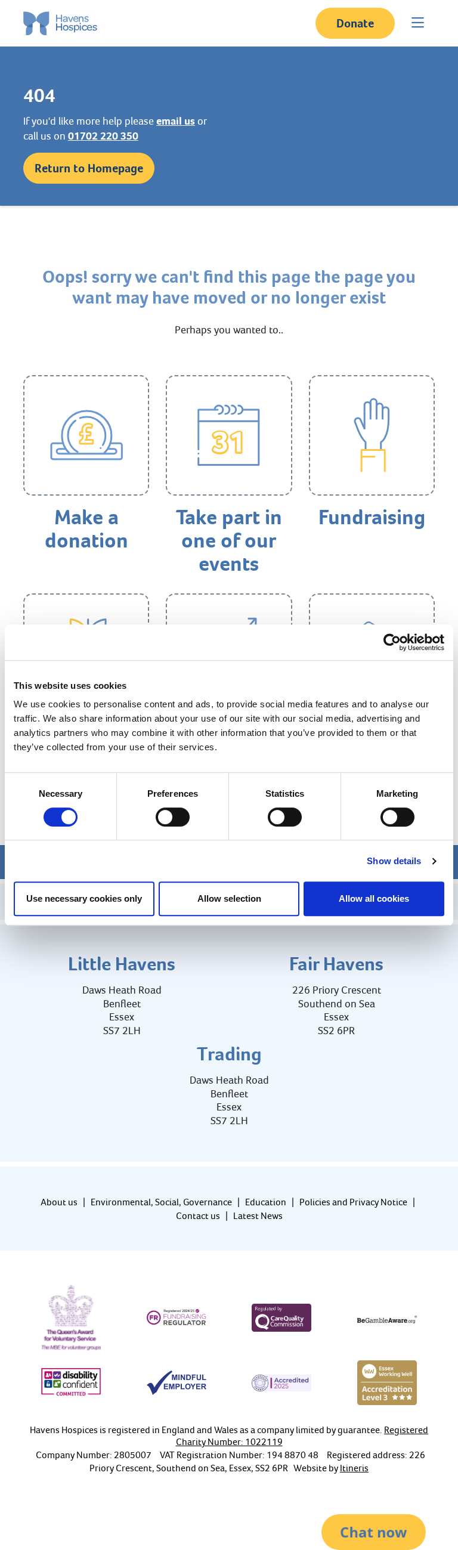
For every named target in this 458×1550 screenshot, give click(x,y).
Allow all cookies (374, 898)
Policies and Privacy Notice (353, 1202)
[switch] (173, 817)
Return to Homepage (89, 168)
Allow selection (229, 898)
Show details (394, 861)
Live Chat (373, 1532)
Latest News (258, 1215)
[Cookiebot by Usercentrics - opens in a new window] (392, 642)
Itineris (354, 1468)
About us (59, 1202)
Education (265, 1202)
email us (175, 121)
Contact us (198, 1215)
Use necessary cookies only (84, 898)
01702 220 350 (103, 136)
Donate (355, 23)
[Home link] (60, 23)
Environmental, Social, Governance (161, 1202)
